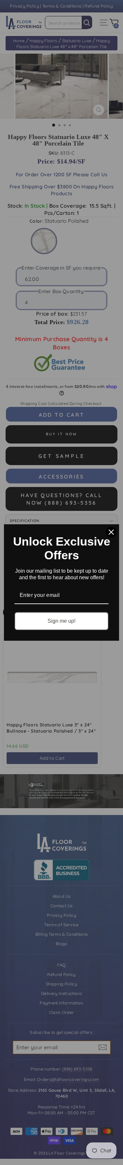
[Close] (111, 532)
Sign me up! (61, 621)
